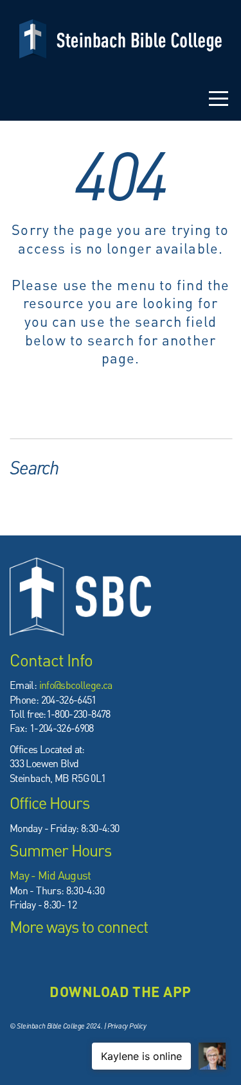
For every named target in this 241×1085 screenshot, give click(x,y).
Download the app (120, 991)
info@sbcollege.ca (75, 684)
